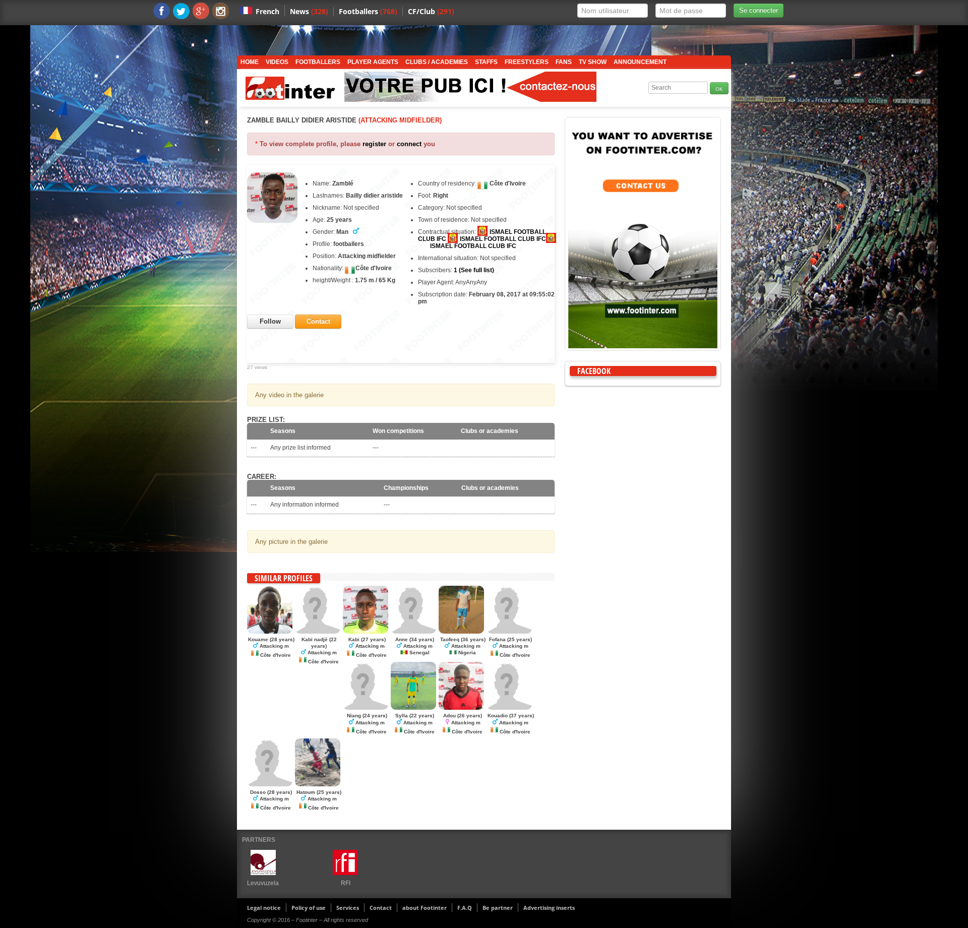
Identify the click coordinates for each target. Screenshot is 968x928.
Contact (381, 907)
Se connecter (758, 10)
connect (409, 144)
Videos (277, 62)
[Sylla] (413, 707)
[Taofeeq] (461, 631)
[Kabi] (365, 631)
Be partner (497, 907)
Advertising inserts (549, 907)
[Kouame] (269, 631)
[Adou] (461, 707)
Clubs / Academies (436, 62)
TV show (593, 62)
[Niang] (365, 707)
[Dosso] (269, 784)
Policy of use (308, 907)
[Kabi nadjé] (317, 631)
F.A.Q (464, 907)
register (374, 144)
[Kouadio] (509, 707)
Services (347, 907)
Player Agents (372, 62)
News (309, 11)
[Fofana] (509, 631)
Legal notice (264, 907)
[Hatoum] (317, 784)
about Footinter (424, 907)
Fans (564, 62)
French (267, 11)
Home (249, 62)
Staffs (486, 62)
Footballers (368, 11)
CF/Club (431, 11)
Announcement (640, 62)
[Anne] (413, 631)
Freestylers (527, 62)
